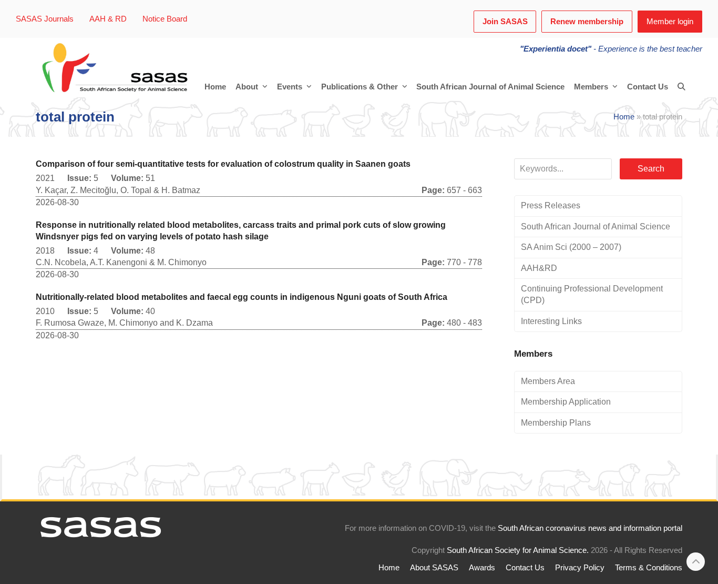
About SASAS (434, 567)
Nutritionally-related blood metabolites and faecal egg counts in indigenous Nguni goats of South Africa (241, 297)
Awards (482, 567)
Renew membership (586, 21)
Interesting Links (551, 321)
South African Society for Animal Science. (518, 550)
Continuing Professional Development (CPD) (592, 294)
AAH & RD (108, 19)
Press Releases (550, 205)
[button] (681, 87)
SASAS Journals (45, 19)
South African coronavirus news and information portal (590, 528)
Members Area (548, 381)
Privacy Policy (579, 567)
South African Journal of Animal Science (595, 226)
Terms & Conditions (648, 567)
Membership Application (566, 401)
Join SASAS (505, 21)
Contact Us (525, 567)
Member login (670, 21)
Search (651, 168)
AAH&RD (539, 268)
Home (623, 117)
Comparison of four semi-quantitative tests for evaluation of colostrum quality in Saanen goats (223, 163)
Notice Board (164, 19)
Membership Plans (556, 422)
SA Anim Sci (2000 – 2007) (571, 247)
